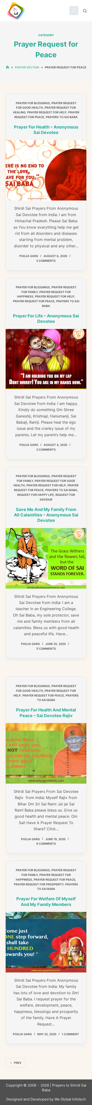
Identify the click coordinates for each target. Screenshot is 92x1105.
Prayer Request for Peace (33, 301)
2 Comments (46, 260)
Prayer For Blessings (33, 103)
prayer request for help (47, 112)
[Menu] (73, 10)
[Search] (85, 11)
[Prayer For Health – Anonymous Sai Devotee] (46, 170)
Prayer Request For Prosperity (38, 884)
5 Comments (46, 648)
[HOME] (7, 67)
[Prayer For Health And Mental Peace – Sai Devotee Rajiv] (46, 753)
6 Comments (46, 843)
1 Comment (70, 1034)
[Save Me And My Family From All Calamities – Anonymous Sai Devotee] (46, 558)
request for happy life (35, 495)
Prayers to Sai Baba (62, 117)
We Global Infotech (70, 1099)
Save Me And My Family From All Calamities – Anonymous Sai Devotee (46, 515)
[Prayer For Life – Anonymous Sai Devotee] (46, 359)
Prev (17, 1063)
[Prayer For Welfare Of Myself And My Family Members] (46, 942)
